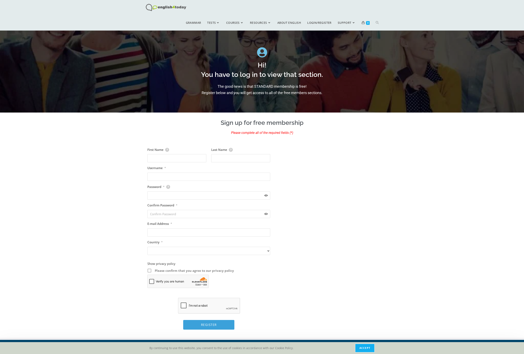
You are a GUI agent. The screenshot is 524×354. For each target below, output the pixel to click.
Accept (364, 348)
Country (155, 242)
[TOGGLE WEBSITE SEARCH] (377, 22)
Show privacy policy (161, 264)
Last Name (219, 150)
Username (156, 168)
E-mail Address (159, 224)
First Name (155, 150)
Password (156, 187)
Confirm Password (162, 205)
